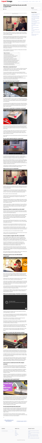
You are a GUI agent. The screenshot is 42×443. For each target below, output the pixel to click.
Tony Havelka (5, 7)
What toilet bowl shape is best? (35, 26)
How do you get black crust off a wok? (35, 30)
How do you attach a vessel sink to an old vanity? (10, 58)
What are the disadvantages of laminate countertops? (11, 61)
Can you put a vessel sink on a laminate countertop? (11, 55)
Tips (3, 417)
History (33, 1)
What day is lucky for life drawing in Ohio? (35, 35)
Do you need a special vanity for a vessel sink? (10, 56)
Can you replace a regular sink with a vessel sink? (10, 59)
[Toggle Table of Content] (18, 52)
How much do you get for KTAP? (35, 28)
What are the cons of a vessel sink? (8, 57)
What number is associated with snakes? (35, 19)
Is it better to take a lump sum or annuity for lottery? (36, 14)
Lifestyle (36, 1)
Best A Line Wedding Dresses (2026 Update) (36, 23)
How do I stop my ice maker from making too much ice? (35, 16)
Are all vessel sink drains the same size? (10, 64)
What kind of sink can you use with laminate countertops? (11, 60)
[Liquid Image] (7, 1)
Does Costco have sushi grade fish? (36, 32)
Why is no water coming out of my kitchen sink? (35, 21)
